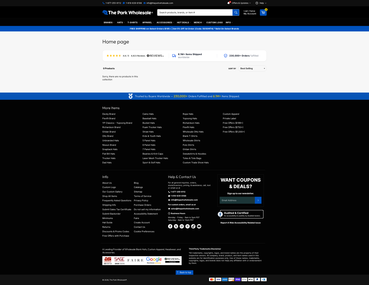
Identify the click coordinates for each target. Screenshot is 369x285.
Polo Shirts (188, 145)
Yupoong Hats (190, 118)
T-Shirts (133, 22)
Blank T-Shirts (190, 136)
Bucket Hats (149, 123)
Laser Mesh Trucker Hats (155, 158)
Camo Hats (148, 114)
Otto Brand (107, 136)
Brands (108, 22)
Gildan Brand (109, 131)
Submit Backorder (111, 213)
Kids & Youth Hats (152, 136)
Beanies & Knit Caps (153, 153)
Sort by (232, 68)
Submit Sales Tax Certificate (116, 209)
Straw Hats (148, 131)
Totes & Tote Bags (192, 158)
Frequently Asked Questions (116, 200)
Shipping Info (109, 205)
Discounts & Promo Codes (115, 231)
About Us (107, 182)
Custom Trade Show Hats (196, 162)
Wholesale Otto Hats (193, 131)
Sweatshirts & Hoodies (194, 153)
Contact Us (139, 227)
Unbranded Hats (110, 140)
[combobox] (198, 12)
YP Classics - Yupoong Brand (117, 123)
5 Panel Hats (149, 140)
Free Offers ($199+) (233, 123)
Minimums (107, 218)
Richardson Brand (111, 127)
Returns (106, 227)
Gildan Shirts (189, 149)
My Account (250, 12)
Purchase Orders (142, 205)
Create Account (142, 222)
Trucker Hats (108, 158)
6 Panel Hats (149, 145)
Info (228, 22)
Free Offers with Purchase (115, 235)
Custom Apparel (231, 114)
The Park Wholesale (117, 280)
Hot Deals (183, 22)
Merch (198, 22)
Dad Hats (107, 162)
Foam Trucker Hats (152, 127)
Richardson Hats (191, 123)
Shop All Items (109, 196)
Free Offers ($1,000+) (234, 131)
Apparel (147, 22)
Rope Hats (188, 114)
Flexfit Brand (108, 118)
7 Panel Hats (149, 149)
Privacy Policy (141, 200)
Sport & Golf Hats (151, 162)
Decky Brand (108, 114)
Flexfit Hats (188, 127)
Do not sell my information (147, 209)
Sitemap (138, 191)
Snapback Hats (109, 149)
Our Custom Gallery (112, 191)
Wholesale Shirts (191, 140)
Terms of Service (142, 196)
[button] (184, 272)
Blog (136, 182)
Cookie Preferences (144, 231)
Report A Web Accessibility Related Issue (241, 222)
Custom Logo (214, 22)
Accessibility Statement (146, 213)
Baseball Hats (149, 118)
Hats (120, 22)
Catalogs (138, 187)
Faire (136, 218)
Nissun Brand (109, 145)
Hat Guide (107, 222)
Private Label (229, 118)
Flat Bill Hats (108, 153)
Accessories (165, 22)
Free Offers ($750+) (233, 127)
